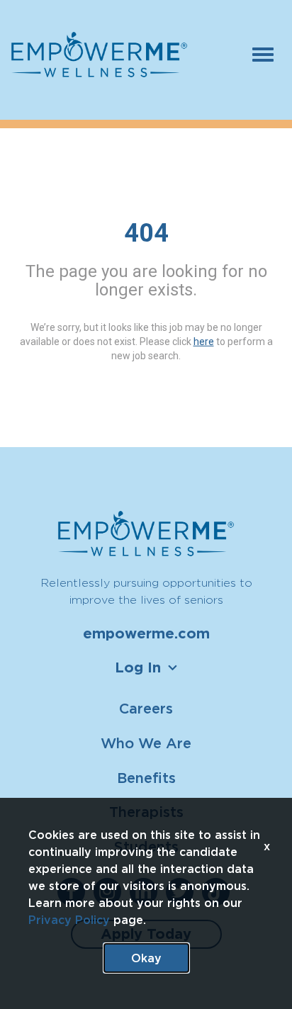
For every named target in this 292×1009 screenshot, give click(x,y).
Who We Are (146, 743)
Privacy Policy (69, 920)
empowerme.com (146, 633)
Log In (138, 667)
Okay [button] (146, 958)
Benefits (146, 778)
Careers (146, 708)
